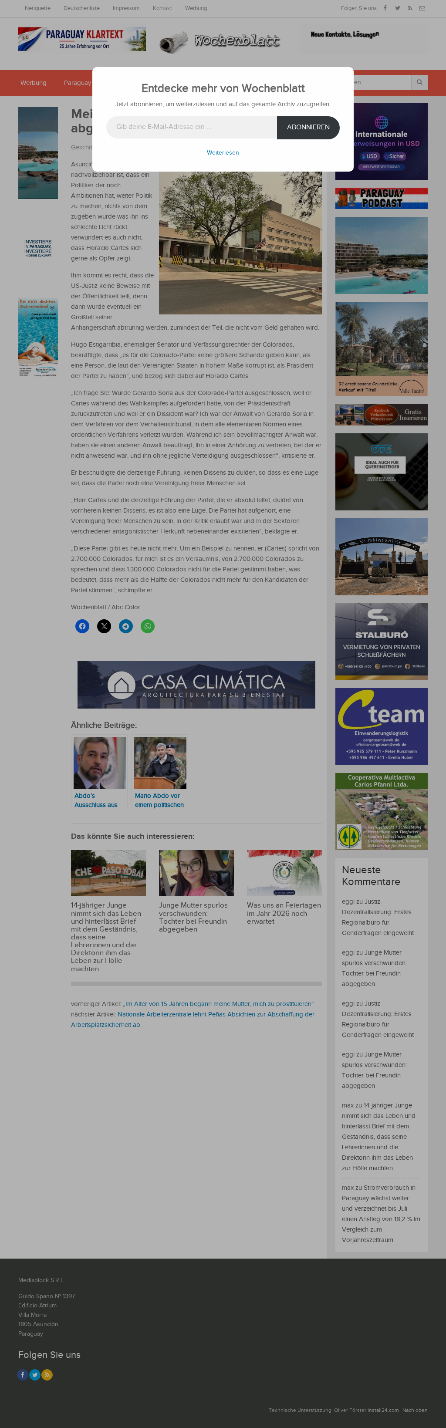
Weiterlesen (223, 152)
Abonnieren (308, 127)
